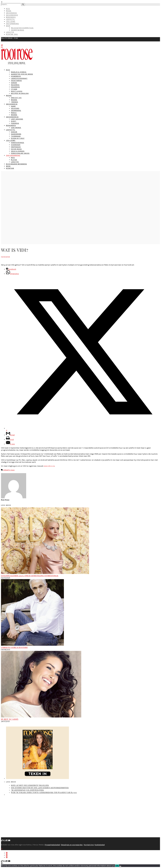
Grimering (16, 110)
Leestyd (10, 32)
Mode (8, 11)
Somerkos (16, 76)
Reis (13, 157)
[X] (3, 840)
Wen (8, 26)
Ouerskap (16, 145)
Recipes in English (20, 93)
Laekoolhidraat (19, 78)
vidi (4, 470)
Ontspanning (12, 24)
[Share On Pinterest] (6, 857)
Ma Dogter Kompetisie (22, 28)
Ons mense (16, 127)
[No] (120, 866)
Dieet (13, 121)
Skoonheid (11, 13)
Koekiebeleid (100, 845)
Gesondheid (12, 15)
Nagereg (15, 85)
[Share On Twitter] (6, 855)
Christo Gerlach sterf (14, 647)
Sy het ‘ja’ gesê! (9, 719)
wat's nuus (10, 470)
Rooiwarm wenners (16, 164)
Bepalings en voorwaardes (72, 845)
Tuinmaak (16, 136)
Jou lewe (10, 140)
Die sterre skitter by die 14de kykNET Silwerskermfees (40, 787)
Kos (8, 9)
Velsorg (15, 108)
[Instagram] (7, 840)
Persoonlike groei (20, 153)
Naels (14, 112)
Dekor (14, 132)
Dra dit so (16, 97)
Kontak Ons (12, 34)
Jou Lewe (10, 21)
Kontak (10, 168)
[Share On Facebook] (6, 853)
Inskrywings (17, 30)
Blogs (14, 159)
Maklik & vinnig (18, 72)
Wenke (14, 100)
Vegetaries (16, 80)
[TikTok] (2, 840)
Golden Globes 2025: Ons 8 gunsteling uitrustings (29, 575)
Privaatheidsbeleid (52, 845)
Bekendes (11, 17)
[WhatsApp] (5, 840)
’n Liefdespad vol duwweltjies (27, 790)
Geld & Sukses (18, 151)
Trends (14, 102)
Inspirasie (16, 147)
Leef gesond (17, 119)
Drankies (15, 87)
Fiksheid (15, 123)
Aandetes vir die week (22, 74)
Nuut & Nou (16, 91)
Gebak (14, 82)
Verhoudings (17, 142)
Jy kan (14, 89)
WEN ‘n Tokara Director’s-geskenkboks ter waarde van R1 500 (44, 792)
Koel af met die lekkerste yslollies (30, 785)
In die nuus (16, 149)
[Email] (9, 840)
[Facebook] (6, 840)
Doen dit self (18, 138)
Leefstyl (10, 19)
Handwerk (16, 134)
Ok (117, 866)
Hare (13, 106)
